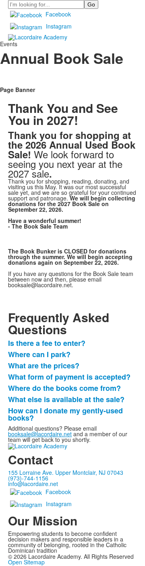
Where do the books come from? (66, 388)
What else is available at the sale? (68, 399)
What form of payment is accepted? (71, 377)
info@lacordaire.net (33, 484)
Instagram (59, 26)
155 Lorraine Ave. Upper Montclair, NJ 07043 (65, 472)
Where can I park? (40, 354)
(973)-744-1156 (28, 478)
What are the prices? (45, 365)
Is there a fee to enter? (48, 343)
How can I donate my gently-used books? (65, 414)
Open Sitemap (26, 562)
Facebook (58, 14)
